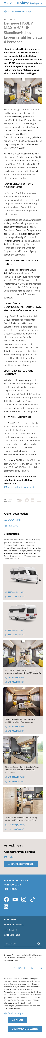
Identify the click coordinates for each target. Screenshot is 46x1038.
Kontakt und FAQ (14, 924)
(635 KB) (16, 635)
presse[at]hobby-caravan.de (21, 486)
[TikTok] (32, 899)
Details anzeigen (15, 1013)
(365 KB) (16, 731)
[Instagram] (23, 899)
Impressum (10, 929)
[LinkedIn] (6, 906)
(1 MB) (14, 519)
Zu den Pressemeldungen (19, 11)
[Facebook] (6, 899)
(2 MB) (13, 525)
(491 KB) (16, 777)
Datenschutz (12, 935)
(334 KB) (16, 682)
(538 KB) (16, 825)
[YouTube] (15, 899)
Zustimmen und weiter (25, 1029)
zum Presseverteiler (22, 864)
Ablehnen (17, 1020)
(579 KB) (16, 726)
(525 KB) (16, 677)
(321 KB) (16, 781)
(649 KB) (16, 597)
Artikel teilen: (8, 500)
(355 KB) (16, 829)
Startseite (10, 919)
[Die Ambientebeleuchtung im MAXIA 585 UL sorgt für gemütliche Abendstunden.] (23, 701)
